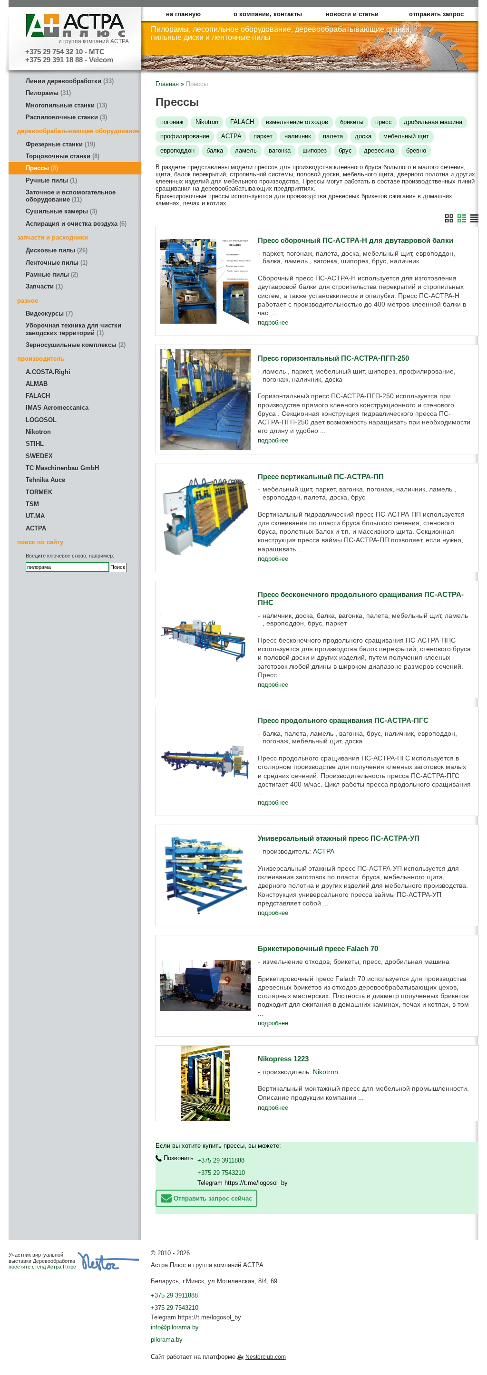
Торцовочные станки (61, 156)
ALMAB (37, 383)
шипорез (314, 150)
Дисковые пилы (56, 250)
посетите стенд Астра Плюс (42, 1266)
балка (214, 150)
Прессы (41, 168)
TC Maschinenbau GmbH (62, 467)
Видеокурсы (48, 313)
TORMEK (39, 492)
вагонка (280, 150)
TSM (32, 504)
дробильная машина (433, 121)
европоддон (177, 150)
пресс (383, 121)
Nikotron (38, 431)
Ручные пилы (50, 180)
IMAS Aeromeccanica (57, 407)
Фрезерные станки (59, 144)
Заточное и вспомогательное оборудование (71, 196)
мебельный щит (406, 136)
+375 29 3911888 (220, 1160)
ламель (246, 150)
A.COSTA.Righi (48, 371)
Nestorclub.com (265, 1357)
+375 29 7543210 (221, 1172)
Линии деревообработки (69, 81)
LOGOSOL (41, 419)
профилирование (184, 136)
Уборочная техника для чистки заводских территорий (73, 329)
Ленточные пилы (56, 262)
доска (363, 136)
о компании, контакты (268, 14)
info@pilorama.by (175, 1327)
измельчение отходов (297, 121)
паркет (263, 136)
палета (333, 136)
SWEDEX (39, 456)
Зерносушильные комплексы (75, 344)
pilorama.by (167, 1339)
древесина (379, 150)
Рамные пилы (51, 274)
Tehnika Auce (45, 479)
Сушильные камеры (60, 211)
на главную (183, 14)
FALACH (38, 395)
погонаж (172, 121)
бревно (416, 150)
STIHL (35, 443)
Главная (167, 83)
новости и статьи (352, 14)
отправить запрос (436, 14)
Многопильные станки (65, 105)
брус (345, 150)
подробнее (273, 322)
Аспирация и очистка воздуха (75, 223)
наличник (297, 136)
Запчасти (43, 286)
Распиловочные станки (65, 117)
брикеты (351, 121)
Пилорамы (47, 92)
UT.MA (35, 515)
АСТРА (36, 528)
